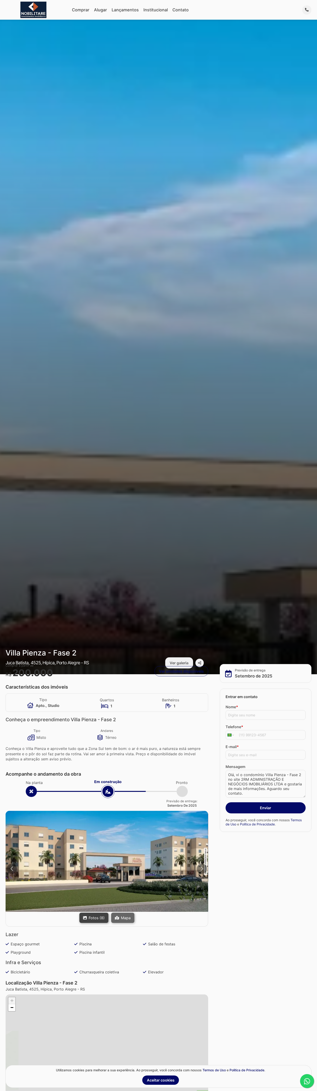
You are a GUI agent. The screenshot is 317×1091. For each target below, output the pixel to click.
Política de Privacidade (257, 824)
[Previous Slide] (12, 869)
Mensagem (235, 766)
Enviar (265, 808)
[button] (107, 861)
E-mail (232, 746)
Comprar (80, 9)
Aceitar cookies (161, 1080)
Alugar (100, 9)
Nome (232, 707)
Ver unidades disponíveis (181, 671)
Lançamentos (125, 9)
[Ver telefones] (306, 10)
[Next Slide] (202, 869)
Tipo (36, 731)
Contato (180, 9)
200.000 (33, 672)
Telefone (234, 726)
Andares (106, 731)
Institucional (155, 9)
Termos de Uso (214, 1070)
